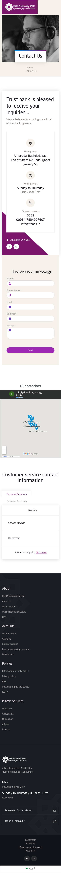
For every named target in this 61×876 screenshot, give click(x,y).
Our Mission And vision (13, 596)
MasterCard (7, 655)
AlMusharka (7, 714)
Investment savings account (16, 649)
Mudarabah (7, 719)
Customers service (19, 240)
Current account (10, 644)
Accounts (6, 639)
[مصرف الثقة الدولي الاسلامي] (19, 7)
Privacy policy (9, 676)
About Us (6, 601)
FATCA (5, 692)
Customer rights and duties (15, 687)
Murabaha (7, 709)
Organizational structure (14, 612)
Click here (41, 552)
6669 (6, 782)
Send (30, 350)
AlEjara (5, 724)
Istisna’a (6, 730)
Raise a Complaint (15, 821)
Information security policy (15, 671)
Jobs (4, 617)
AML (4, 682)
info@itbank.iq (30, 224)
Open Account (9, 634)
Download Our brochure (18, 810)
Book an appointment (30, 847)
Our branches (8, 607)
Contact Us (30, 840)
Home (30, 68)
